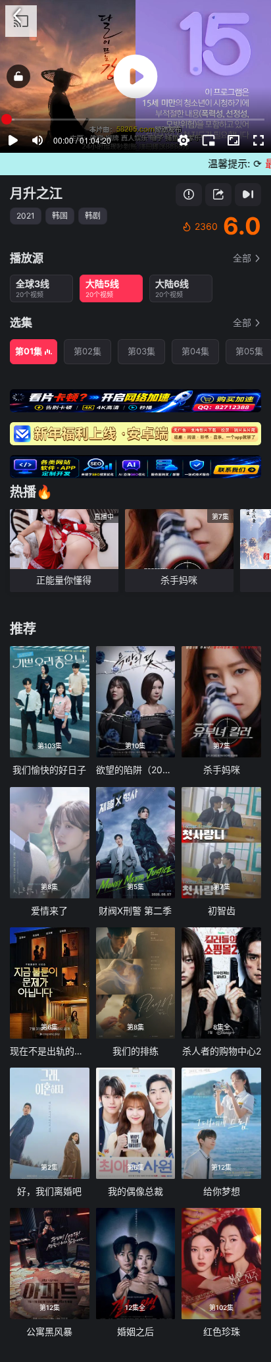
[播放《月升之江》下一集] (248, 194)
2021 (25, 216)
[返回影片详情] (17, 15)
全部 (242, 257)
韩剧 (93, 216)
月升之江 (36, 194)
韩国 (60, 216)
